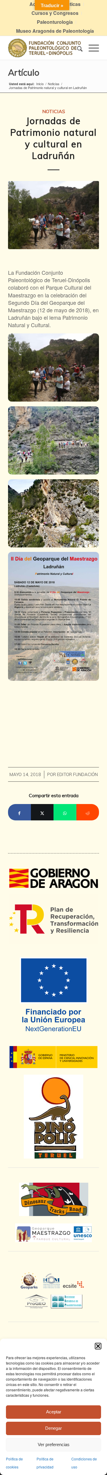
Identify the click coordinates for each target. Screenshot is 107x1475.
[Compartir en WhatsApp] (65, 812)
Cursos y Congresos (55, 13)
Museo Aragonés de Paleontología (55, 30)
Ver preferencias (54, 1444)
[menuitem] (55, 13)
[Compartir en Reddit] (87, 812)
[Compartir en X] (42, 812)
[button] (98, 1346)
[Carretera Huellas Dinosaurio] (53, 1199)
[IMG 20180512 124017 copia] (53, 215)
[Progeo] (38, 1300)
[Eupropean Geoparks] (31, 1286)
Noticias (53, 111)
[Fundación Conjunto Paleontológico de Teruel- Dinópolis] (44, 48)
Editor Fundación (77, 774)
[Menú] (91, 48)
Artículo (23, 72)
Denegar (53, 1428)
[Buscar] (77, 48)
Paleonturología (55, 21)
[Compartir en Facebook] (19, 812)
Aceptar (53, 1411)
